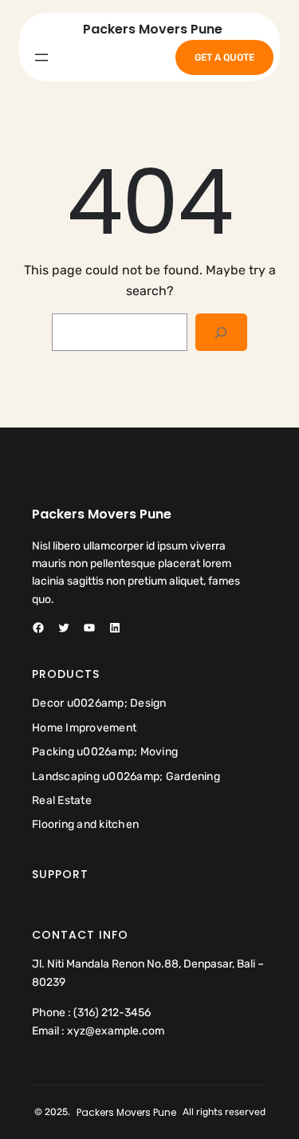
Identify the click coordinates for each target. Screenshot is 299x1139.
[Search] (221, 332)
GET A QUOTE (224, 57)
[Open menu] (41, 57)
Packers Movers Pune (152, 29)
